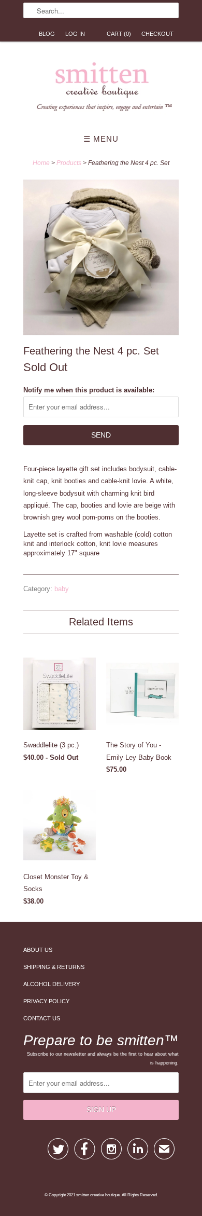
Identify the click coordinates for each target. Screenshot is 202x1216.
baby (61, 589)
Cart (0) (119, 34)
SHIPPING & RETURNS (53, 967)
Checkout (157, 34)
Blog (47, 34)
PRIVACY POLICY (46, 1001)
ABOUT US (37, 950)
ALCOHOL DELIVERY (51, 984)
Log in (75, 34)
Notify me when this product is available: (88, 390)
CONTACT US (41, 1018)
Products (68, 163)
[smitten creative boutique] (101, 89)
